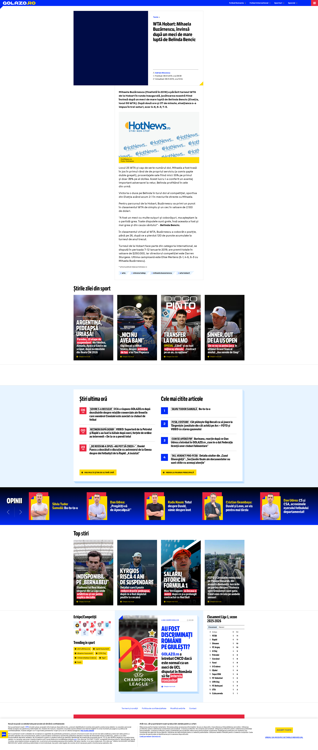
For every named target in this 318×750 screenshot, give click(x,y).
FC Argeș (216, 647)
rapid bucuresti (102, 649)
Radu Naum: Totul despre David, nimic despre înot (173, 506)
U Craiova (216, 666)
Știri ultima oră (93, 398)
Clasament (212, 627)
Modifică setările (177, 708)
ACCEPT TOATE (284, 730)
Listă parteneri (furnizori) (150, 736)
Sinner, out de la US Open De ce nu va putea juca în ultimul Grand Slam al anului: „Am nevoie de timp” (224, 327)
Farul (214, 662)
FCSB (214, 635)
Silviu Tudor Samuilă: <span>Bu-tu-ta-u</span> (58, 506)
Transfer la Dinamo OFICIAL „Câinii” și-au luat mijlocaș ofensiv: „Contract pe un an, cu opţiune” (181, 327)
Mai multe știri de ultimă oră (99, 472)
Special (291, 3)
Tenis (155, 17)
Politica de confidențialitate (154, 708)
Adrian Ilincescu (162, 73)
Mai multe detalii (87, 731)
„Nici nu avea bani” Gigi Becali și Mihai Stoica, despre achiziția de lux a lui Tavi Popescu (137, 327)
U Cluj (214, 651)
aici (75, 739)
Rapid (214, 639)
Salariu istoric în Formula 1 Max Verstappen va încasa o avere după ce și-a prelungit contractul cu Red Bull (181, 572)
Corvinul (215, 658)
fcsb (79, 662)
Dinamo (215, 643)
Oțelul (214, 670)
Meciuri (221, 627)
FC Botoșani (217, 685)
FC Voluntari (217, 678)
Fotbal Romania (236, 3)
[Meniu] (314, 3)
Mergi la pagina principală (180, 472)
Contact (192, 708)
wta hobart (184, 273)
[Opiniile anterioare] (8, 512)
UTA (214, 689)
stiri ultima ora (83, 649)
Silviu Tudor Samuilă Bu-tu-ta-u (199, 410)
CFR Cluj (102, 653)
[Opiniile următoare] (20, 512)
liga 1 (104, 658)
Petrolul (215, 655)
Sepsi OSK (216, 674)
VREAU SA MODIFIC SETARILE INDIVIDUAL (284, 737)
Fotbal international (259, 3)
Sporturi (278, 3)
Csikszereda (217, 693)
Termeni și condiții (130, 708)
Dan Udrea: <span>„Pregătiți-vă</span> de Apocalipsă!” (116, 506)
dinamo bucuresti (85, 653)
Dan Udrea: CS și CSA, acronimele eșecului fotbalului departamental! (289, 506)
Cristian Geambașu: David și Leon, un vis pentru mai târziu (231, 506)
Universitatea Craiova (86, 658)
